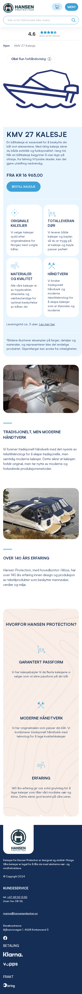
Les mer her (47, 324)
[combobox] (41, 20)
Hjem (6, 45)
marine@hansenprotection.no (20, 913)
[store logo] (11, 8)
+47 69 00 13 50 (17, 897)
